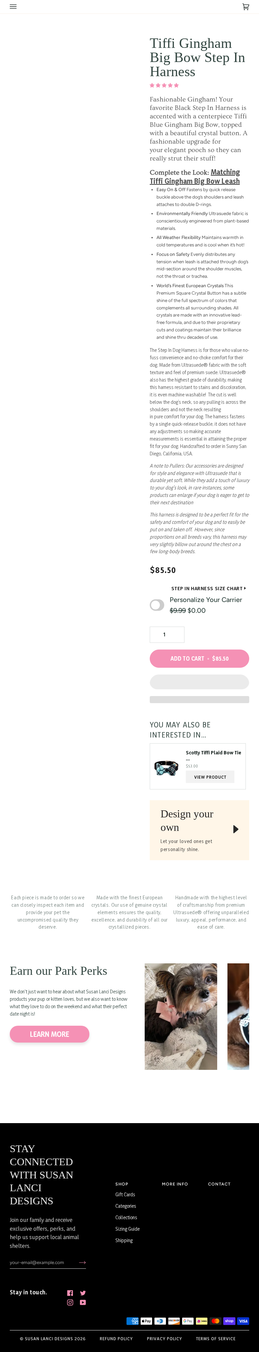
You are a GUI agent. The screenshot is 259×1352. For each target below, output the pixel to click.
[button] (165, 85)
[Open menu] (20, 6)
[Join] (77, 1262)
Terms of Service (216, 1338)
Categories (125, 1206)
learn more (49, 1034)
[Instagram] (70, 1302)
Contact (219, 1183)
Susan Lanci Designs (49, 1338)
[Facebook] (70, 1293)
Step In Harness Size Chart (207, 588)
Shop (121, 1183)
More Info (175, 1183)
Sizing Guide (127, 1229)
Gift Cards (125, 1194)
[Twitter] (83, 1293)
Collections (126, 1217)
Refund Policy (116, 1338)
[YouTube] (83, 1302)
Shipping (124, 1240)
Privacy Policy (164, 1338)
